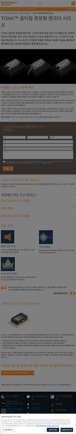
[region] (38, 424)
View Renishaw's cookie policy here (47, 426)
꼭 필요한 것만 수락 (67, 430)
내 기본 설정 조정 (7, 430)
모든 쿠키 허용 (53, 430)
